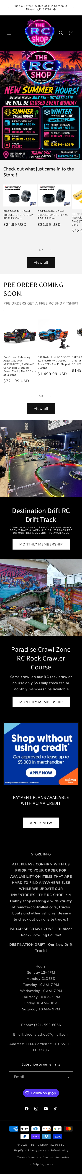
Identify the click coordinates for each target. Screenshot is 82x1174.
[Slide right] (51, 250)
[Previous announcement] (8, 7)
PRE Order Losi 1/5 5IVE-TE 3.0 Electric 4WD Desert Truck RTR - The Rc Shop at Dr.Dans (54, 362)
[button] (9, 33)
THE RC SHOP (39, 1144)
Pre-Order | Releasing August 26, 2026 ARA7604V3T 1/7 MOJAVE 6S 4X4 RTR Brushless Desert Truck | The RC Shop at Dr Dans (19, 365)
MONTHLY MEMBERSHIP (41, 544)
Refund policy (60, 1150)
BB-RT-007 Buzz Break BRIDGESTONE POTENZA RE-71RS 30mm (18, 214)
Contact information (56, 1157)
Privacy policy (37, 1150)
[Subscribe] (68, 1076)
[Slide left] (31, 250)
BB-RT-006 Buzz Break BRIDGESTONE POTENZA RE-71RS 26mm (52, 214)
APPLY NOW (41, 823)
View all (41, 262)
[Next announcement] (74, 7)
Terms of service (27, 1157)
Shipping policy (43, 1164)
